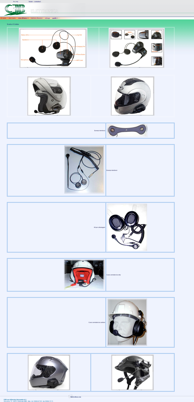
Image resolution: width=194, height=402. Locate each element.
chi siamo (3, 18)
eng (17, 1)
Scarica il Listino (13, 24)
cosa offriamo (22, 18)
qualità (54, 18)
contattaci (37, 1)
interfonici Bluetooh (37, 18)
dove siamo (12, 18)
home (31, 1)
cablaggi (47, 18)
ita (14, 1)
